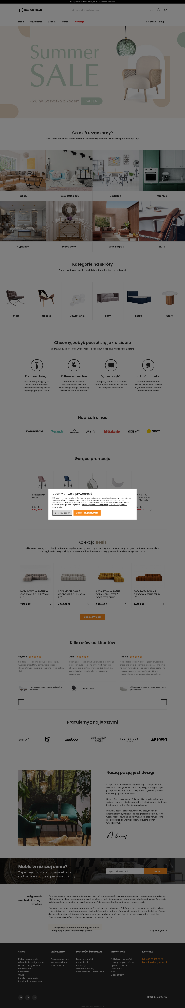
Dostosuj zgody (62, 512)
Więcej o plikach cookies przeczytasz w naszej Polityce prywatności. (89, 505)
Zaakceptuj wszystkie (87, 512)
